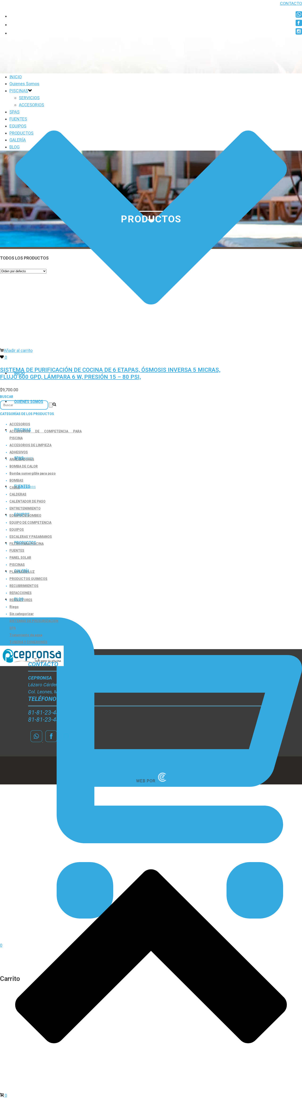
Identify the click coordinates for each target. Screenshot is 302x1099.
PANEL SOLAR (20, 557)
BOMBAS (16, 480)
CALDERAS (17, 494)
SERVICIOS (29, 97)
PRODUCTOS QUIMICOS (28, 579)
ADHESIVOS (18, 452)
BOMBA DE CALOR (23, 466)
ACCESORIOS (31, 104)
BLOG (14, 146)
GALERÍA (17, 139)
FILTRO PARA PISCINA (26, 544)
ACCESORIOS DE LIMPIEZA (30, 445)
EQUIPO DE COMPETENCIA (30, 522)
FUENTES (22, 486)
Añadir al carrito (18, 350)
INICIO (15, 76)
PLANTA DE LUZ (22, 572)
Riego (14, 607)
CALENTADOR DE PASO (27, 501)
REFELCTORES (20, 600)
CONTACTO (291, 3)
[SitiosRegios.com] (162, 780)
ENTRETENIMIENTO (25, 508)
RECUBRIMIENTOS (23, 586)
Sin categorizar (21, 614)
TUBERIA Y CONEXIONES (28, 642)
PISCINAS (18, 90)
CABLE (14, 487)
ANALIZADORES (21, 459)
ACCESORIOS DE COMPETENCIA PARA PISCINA (45, 434)
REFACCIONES (20, 593)
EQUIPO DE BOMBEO (25, 515)
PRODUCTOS (21, 133)
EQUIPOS (17, 126)
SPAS (14, 111)
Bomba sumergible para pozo (32, 473)
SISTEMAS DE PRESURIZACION (33, 621)
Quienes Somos (24, 83)
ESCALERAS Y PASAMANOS (30, 537)
